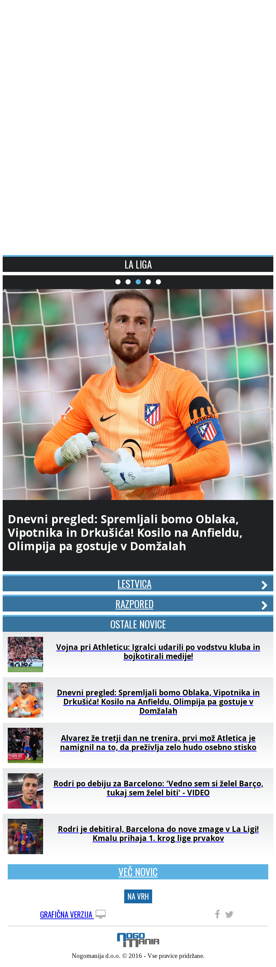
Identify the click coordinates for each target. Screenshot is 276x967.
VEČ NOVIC (138, 872)
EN (264, 10)
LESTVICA (134, 583)
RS (252, 10)
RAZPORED (134, 604)
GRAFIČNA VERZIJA (67, 914)
